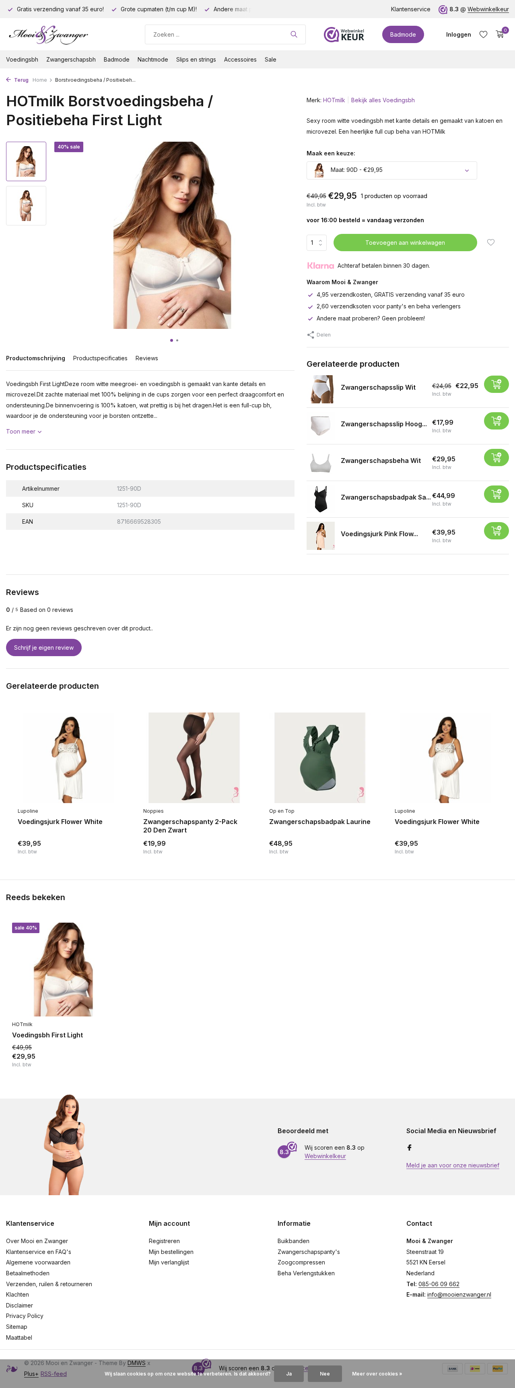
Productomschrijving (35, 358)
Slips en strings (196, 59)
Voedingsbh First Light (47, 1035)
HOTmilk (334, 100)
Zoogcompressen (301, 1262)
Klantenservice (411, 9)
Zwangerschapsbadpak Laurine (320, 822)
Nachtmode (153, 59)
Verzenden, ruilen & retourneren (49, 1284)
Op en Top (282, 811)
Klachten (17, 1294)
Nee (325, 1374)
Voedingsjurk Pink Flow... (379, 534)
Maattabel (19, 1337)
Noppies (153, 811)
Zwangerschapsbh (71, 59)
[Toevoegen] (496, 384)
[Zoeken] (294, 34)
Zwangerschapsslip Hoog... (384, 424)
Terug (21, 80)
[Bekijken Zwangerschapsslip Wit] (321, 389)
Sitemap (16, 1326)
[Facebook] (409, 1148)
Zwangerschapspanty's (309, 1251)
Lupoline (28, 811)
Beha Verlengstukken (306, 1273)
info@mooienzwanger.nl (459, 1294)
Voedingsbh (22, 59)
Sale (270, 59)
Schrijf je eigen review (44, 647)
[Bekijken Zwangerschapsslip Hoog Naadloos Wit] (321, 426)
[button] (172, 340)
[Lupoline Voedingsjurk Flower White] (68, 758)
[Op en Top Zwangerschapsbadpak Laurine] (320, 758)
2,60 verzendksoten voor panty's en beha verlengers (389, 306)
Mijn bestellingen (171, 1251)
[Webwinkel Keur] (344, 34)
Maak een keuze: (331, 153)
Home (40, 80)
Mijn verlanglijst (169, 1262)
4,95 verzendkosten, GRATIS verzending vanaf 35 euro (391, 294)
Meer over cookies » (377, 1374)
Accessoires (240, 59)
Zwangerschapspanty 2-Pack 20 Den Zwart (190, 826)
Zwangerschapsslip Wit (378, 387)
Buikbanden (293, 1240)
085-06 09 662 (438, 1284)
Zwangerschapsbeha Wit (381, 460)
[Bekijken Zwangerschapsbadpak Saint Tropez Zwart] (321, 499)
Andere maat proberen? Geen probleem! (371, 318)
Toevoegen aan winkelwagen (405, 242)
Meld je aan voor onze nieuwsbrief (452, 1165)
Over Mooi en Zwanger (37, 1240)
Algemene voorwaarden (38, 1262)
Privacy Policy (24, 1315)
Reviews (147, 358)
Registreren (164, 1240)
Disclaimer (19, 1305)
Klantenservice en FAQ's (38, 1251)
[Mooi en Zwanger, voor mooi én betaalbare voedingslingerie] (66, 34)
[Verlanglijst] (483, 34)
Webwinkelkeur (488, 9)
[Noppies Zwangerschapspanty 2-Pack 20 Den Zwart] (194, 758)
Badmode (403, 34)
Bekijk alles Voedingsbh (383, 100)
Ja (289, 1374)
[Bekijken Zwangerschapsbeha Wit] (321, 462)
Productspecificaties (100, 358)
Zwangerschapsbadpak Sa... (386, 497)
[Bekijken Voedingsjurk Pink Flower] (321, 536)
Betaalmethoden (27, 1273)
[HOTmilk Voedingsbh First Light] (64, 969)
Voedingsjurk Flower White (60, 822)
